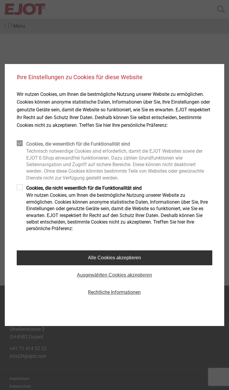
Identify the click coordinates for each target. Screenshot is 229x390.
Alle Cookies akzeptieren (114, 257)
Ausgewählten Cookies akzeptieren (114, 274)
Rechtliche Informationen (114, 292)
